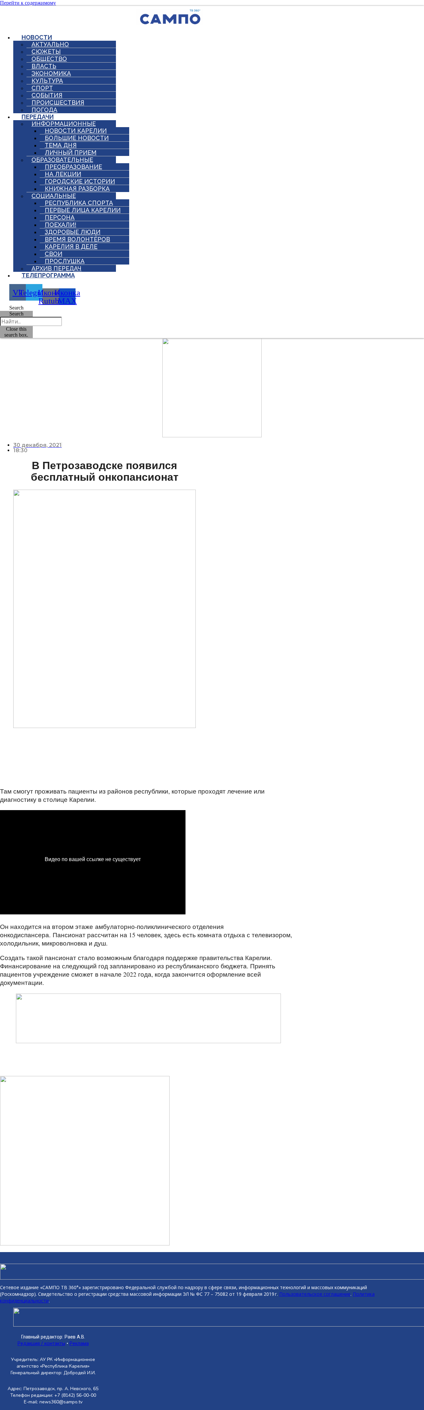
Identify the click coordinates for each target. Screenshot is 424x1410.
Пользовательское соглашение (314, 1294)
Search (16, 313)
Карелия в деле (71, 246)
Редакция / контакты (41, 1343)
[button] (16, 308)
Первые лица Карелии (83, 210)
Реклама (79, 1343)
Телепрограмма (48, 275)
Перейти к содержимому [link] (28, 3)
